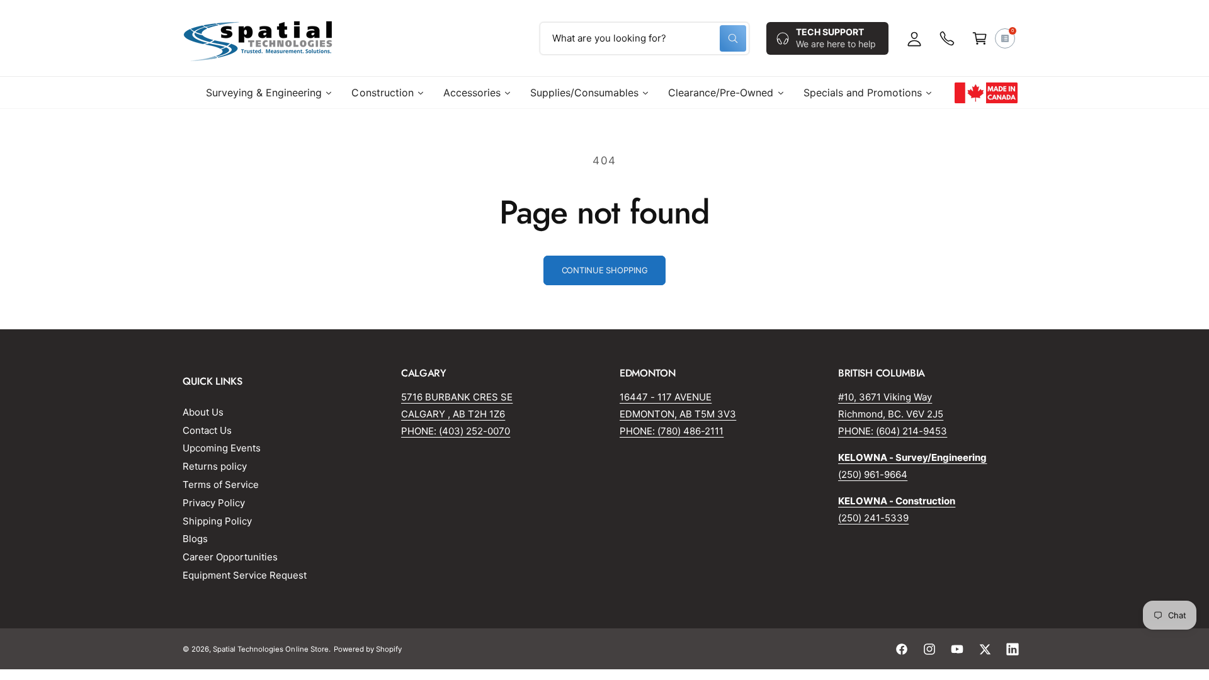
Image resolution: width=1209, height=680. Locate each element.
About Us (203, 412)
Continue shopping (605, 270)
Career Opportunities (230, 557)
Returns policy (215, 466)
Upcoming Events (222, 448)
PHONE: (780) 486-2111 (672, 431)
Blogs (195, 539)
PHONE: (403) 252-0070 (455, 431)
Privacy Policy (214, 503)
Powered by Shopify (368, 649)
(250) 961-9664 (872, 474)
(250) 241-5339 (873, 518)
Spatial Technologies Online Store (271, 649)
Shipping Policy (217, 521)
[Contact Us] (947, 38)
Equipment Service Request (245, 575)
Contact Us (207, 430)
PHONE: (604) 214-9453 (892, 431)
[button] (979, 38)
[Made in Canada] (986, 92)
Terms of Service (221, 484)
